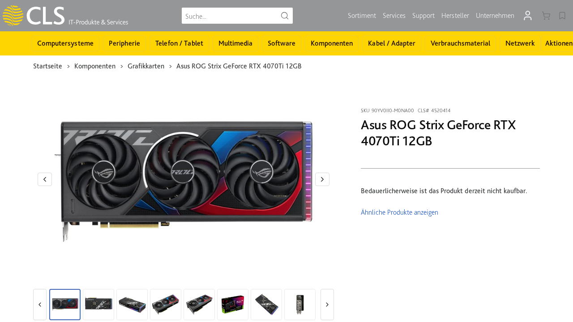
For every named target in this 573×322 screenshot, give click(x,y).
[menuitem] (362, 15)
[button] (45, 179)
